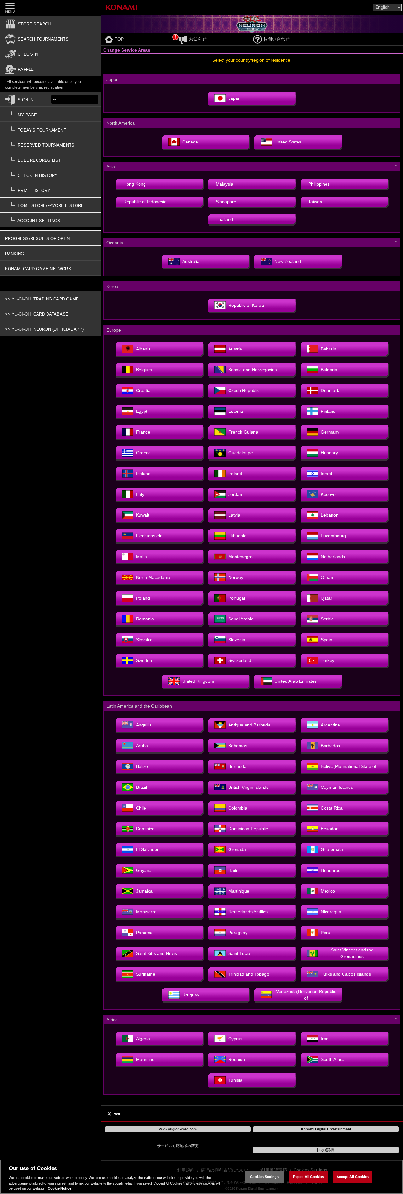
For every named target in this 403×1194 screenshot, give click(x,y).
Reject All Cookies (308, 1177)
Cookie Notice (59, 1188)
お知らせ (198, 39)
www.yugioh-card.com (178, 1129)
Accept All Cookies (353, 1177)
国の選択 (326, 1149)
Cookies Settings (264, 1177)
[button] (50, 177)
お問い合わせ (276, 39)
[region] (201, 1177)
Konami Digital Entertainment (326, 1129)
